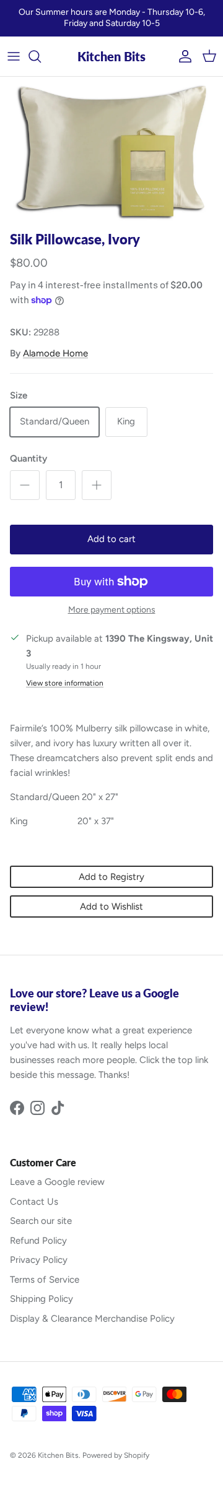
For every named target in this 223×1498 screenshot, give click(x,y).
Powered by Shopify (115, 1455)
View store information (64, 683)
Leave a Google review (57, 1181)
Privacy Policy (39, 1259)
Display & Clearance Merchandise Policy (92, 1318)
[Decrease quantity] (25, 485)
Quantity (28, 458)
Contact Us (34, 1201)
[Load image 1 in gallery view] (111, 151)
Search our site (41, 1220)
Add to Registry (111, 876)
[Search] (41, 56)
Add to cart (111, 539)
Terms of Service (44, 1279)
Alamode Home (55, 353)
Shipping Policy (41, 1298)
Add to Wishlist (111, 906)
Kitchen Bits (58, 1455)
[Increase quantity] (97, 485)
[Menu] (13, 56)
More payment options (111, 610)
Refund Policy (38, 1240)
